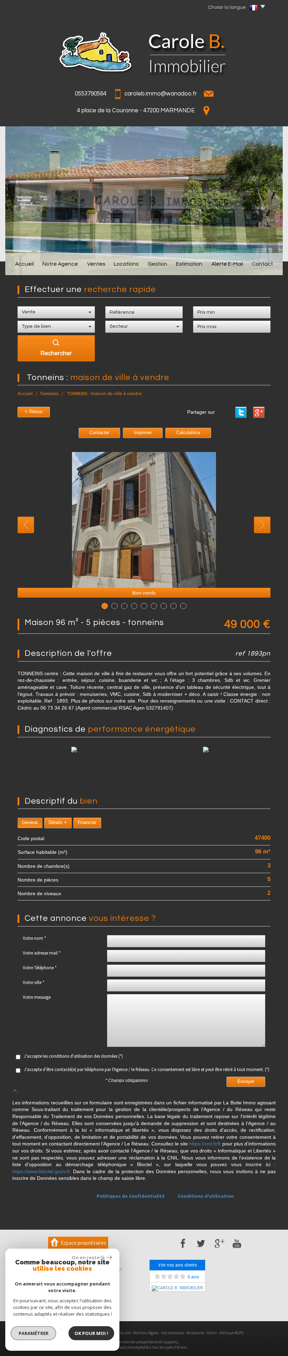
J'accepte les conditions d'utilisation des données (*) (73, 1056)
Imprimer (143, 432)
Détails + (57, 822)
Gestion (157, 264)
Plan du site (121, 1332)
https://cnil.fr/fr (205, 1143)
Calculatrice (188, 432)
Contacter (99, 432)
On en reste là (88, 1257)
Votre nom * (34, 938)
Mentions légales (146, 1332)
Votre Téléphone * (40, 968)
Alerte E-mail (227, 264)
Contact (262, 264)
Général (30, 822)
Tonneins (49, 393)
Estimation (189, 264)
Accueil (24, 264)
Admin (212, 1332)
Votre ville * (33, 982)
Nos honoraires (172, 1332)
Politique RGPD (231, 1332)
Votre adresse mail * (41, 953)
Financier (87, 822)
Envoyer (245, 1081)
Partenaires (195, 1332)
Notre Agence (60, 264)
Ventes (96, 264)
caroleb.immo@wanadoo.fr (160, 94)
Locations (126, 264)
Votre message (37, 997)
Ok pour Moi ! (91, 1333)
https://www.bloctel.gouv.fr (41, 1171)
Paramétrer (33, 1333)
